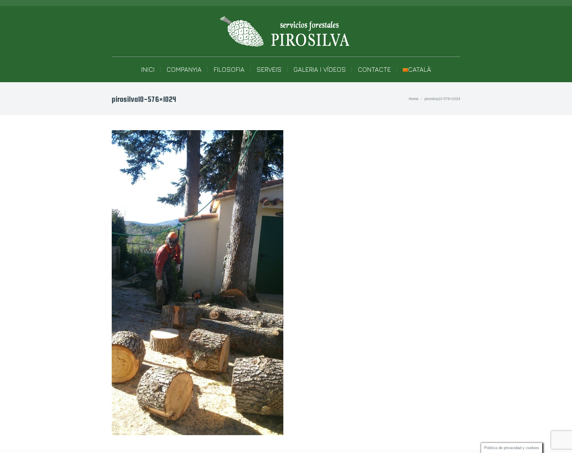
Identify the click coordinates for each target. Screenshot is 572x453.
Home (414, 99)
